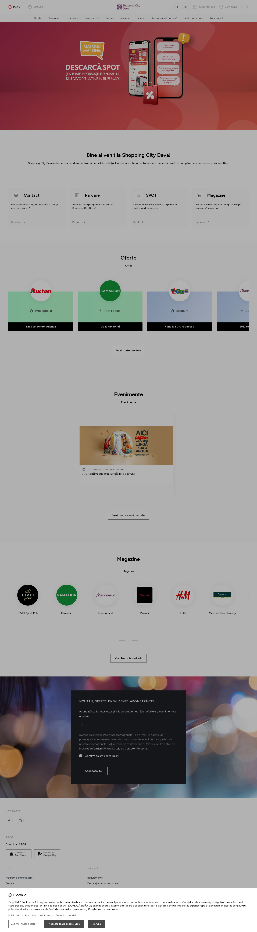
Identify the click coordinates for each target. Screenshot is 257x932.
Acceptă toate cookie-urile (64, 923)
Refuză (96, 923)
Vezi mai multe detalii (23, 923)
